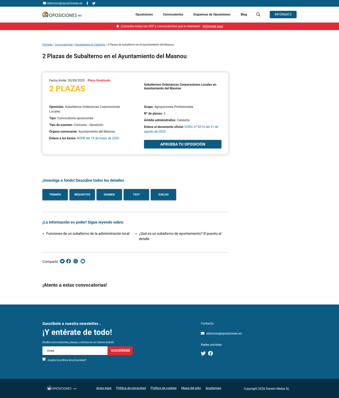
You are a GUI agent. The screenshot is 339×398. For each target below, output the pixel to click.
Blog (244, 14)
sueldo (163, 194)
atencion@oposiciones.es (224, 333)
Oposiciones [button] (145, 14)
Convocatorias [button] (173, 14)
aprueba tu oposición (182, 144)
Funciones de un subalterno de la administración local (87, 233)
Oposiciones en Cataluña (90, 44)
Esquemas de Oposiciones (212, 14)
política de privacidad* (72, 360)
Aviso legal (103, 388)
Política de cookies (164, 388)
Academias (213, 388)
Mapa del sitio (191, 388)
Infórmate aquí (213, 26)
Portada (47, 44)
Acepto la (66, 360)
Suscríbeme (120, 350)
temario (55, 194)
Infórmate (283, 14)
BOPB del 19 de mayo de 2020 (98, 138)
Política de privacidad (131, 388)
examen (109, 194)
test (136, 194)
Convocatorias (64, 44)
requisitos (82, 194)
